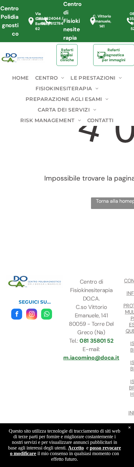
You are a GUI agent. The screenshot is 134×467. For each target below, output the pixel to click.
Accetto (76, 447)
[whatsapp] (46, 315)
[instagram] (31, 315)
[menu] (124, 9)
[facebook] (16, 315)
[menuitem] (20, 78)
